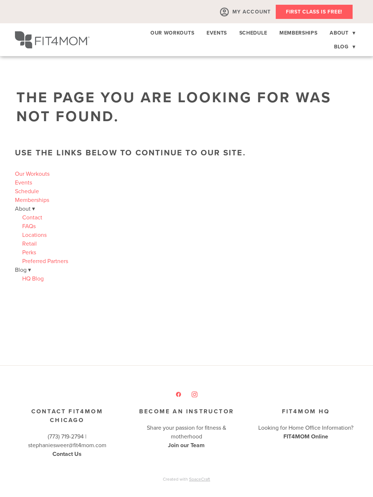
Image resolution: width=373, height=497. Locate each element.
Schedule (253, 32)
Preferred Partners (45, 261)
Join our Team (186, 445)
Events (217, 32)
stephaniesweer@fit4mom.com (67, 445)
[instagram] (194, 394)
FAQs (29, 226)
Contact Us (67, 454)
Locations (34, 235)
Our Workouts (172, 32)
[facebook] (178, 394)
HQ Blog (33, 278)
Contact (32, 217)
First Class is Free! (314, 11)
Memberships (298, 32)
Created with (186, 479)
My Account (251, 11)
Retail (29, 243)
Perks (29, 252)
